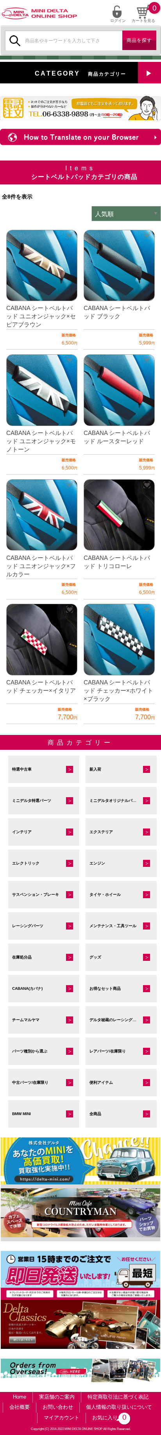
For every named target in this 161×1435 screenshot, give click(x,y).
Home (19, 1397)
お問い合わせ (58, 1407)
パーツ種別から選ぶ (29, 1051)
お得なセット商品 (105, 988)
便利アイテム (101, 1082)
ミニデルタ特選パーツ (31, 800)
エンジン (97, 863)
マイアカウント (61, 1418)
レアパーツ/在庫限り (107, 1051)
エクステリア (101, 832)
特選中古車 (22, 769)
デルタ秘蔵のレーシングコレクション (122, 1020)
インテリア (22, 832)
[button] (69, 235)
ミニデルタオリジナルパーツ (114, 800)
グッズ (95, 957)
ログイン (118, 20)
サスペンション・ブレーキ (35, 894)
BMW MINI (21, 1114)
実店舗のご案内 (57, 1397)
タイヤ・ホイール (105, 894)
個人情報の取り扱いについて (119, 1407)
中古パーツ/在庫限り (30, 1082)
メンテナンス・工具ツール (112, 926)
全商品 (95, 1114)
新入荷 (95, 769)
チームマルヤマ (25, 1020)
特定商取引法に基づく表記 (118, 1397)
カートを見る (143, 20)
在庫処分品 (22, 957)
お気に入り (108, 1417)
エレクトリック (25, 863)
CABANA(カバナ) (27, 988)
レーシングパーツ (27, 926)
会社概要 (19, 1407)
